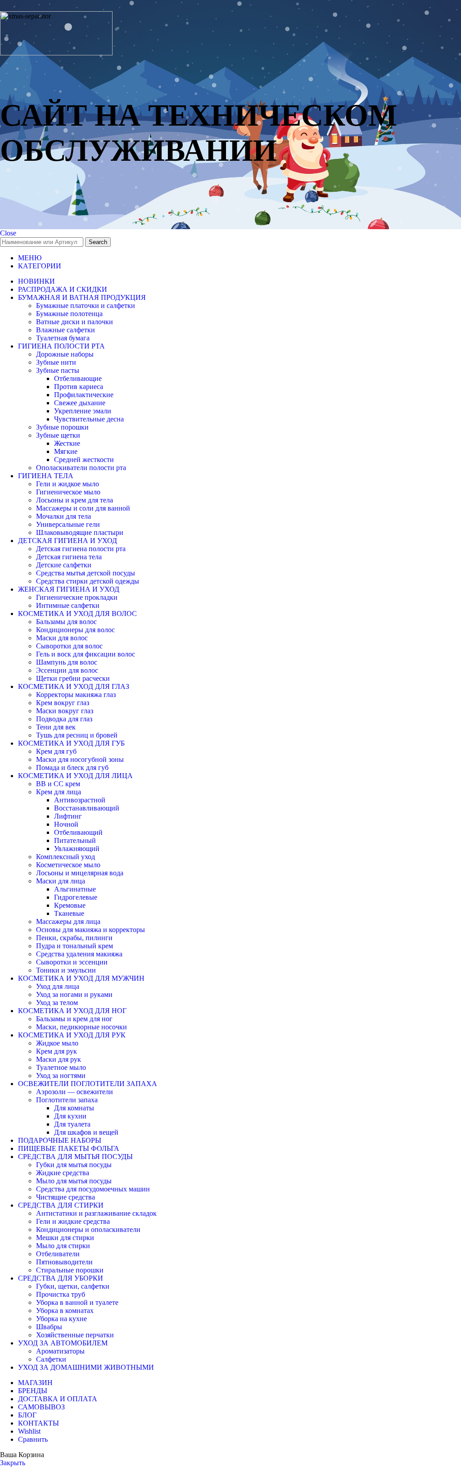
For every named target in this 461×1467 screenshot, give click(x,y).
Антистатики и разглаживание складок (96, 1213)
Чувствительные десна (89, 419)
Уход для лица (57, 986)
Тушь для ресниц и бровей (77, 735)
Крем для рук (56, 1051)
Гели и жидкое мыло (67, 484)
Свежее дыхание (79, 403)
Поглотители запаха (67, 1100)
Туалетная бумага (63, 338)
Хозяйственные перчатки (75, 1335)
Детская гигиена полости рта (81, 548)
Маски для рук (58, 1059)
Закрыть (12, 1463)
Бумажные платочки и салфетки (85, 305)
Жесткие (67, 443)
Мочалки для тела (63, 516)
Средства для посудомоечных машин (93, 1189)
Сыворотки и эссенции (72, 962)
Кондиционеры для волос (75, 630)
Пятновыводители (64, 1262)
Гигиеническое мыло (68, 492)
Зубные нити (56, 362)
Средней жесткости (84, 459)
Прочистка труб (60, 1294)
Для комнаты (74, 1108)
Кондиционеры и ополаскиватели (88, 1229)
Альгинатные (75, 889)
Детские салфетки (63, 565)
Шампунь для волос (66, 662)
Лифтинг (68, 816)
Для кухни (70, 1116)
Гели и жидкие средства (73, 1221)
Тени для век (56, 727)
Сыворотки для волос (69, 646)
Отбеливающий (78, 832)
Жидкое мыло (57, 1043)
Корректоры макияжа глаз (76, 694)
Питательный (75, 840)
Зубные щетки (58, 435)
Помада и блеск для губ (72, 767)
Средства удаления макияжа (79, 954)
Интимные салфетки (67, 605)
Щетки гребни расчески (73, 678)
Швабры (49, 1327)
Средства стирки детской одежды (87, 581)
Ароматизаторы (60, 1351)
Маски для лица (60, 881)
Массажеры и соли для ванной (83, 508)
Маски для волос (62, 638)
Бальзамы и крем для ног (74, 1019)
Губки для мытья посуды (74, 1164)
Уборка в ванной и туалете (77, 1302)
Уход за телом (57, 1002)
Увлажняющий (76, 848)
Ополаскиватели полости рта (81, 467)
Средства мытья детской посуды (85, 573)
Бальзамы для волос (66, 621)
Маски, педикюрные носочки (81, 1027)
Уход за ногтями (61, 1075)
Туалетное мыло (61, 1067)
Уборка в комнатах (65, 1310)
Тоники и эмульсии (66, 970)
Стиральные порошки (70, 1270)
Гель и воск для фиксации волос (85, 654)
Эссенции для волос (67, 670)
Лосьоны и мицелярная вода (79, 873)
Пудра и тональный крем (74, 946)
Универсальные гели (68, 524)
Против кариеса (78, 386)
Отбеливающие (78, 378)
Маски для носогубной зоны (80, 759)
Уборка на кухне (61, 1318)
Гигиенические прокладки (77, 597)
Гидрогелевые (75, 897)
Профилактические (83, 394)
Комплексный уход (65, 856)
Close (8, 233)
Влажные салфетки (65, 330)
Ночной (66, 824)
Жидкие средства (62, 1173)
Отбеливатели (58, 1254)
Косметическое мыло (68, 865)
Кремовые (70, 905)
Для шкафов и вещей (86, 1132)
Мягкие (65, 451)
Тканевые (69, 913)
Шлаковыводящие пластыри (79, 532)
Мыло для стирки (63, 1246)
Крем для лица (58, 792)
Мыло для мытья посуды (74, 1181)
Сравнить (33, 1439)
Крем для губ (56, 751)
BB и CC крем (58, 784)
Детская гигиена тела (69, 557)
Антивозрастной (79, 800)
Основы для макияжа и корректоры (90, 929)
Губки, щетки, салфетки (72, 1286)
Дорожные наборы (65, 354)
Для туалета (72, 1124)
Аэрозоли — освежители (74, 1092)
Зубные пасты (57, 370)
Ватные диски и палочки (74, 322)
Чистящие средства (65, 1197)
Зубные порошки (62, 427)
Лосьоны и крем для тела (74, 500)
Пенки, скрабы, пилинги (74, 938)
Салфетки (51, 1359)
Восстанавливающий (86, 808)
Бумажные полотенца (69, 313)
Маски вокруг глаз (64, 711)
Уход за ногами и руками (74, 994)
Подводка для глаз (64, 719)
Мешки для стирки (65, 1237)
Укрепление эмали (82, 411)
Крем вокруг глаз (62, 702)
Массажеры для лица (68, 921)
